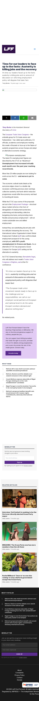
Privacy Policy (19, 675)
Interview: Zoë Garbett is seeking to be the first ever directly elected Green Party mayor (19, 514)
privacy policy (28, 465)
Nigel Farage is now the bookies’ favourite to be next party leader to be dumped (21, 387)
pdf (20, 236)
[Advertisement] (19, 21)
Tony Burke (6, 83)
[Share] (15, 118)
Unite (14, 130)
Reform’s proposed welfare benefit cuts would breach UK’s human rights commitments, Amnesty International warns (20, 393)
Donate (19, 680)
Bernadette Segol (29, 257)
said (19, 262)
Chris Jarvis (6, 518)
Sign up (19, 462)
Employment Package (20, 204)
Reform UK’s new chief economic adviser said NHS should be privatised (20, 369)
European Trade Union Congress (17, 135)
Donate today (13, 353)
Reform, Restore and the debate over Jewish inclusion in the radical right (19, 374)
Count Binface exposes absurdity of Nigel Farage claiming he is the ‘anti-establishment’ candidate (20, 380)
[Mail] (32, 118)
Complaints (19, 673)
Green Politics (7, 60)
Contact (19, 677)
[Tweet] (6, 118)
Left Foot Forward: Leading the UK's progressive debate (8, 49)
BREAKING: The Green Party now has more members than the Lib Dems (19, 546)
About (19, 670)
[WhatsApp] (24, 118)
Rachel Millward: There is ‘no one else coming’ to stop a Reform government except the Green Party (17, 578)
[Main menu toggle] (35, 49)
